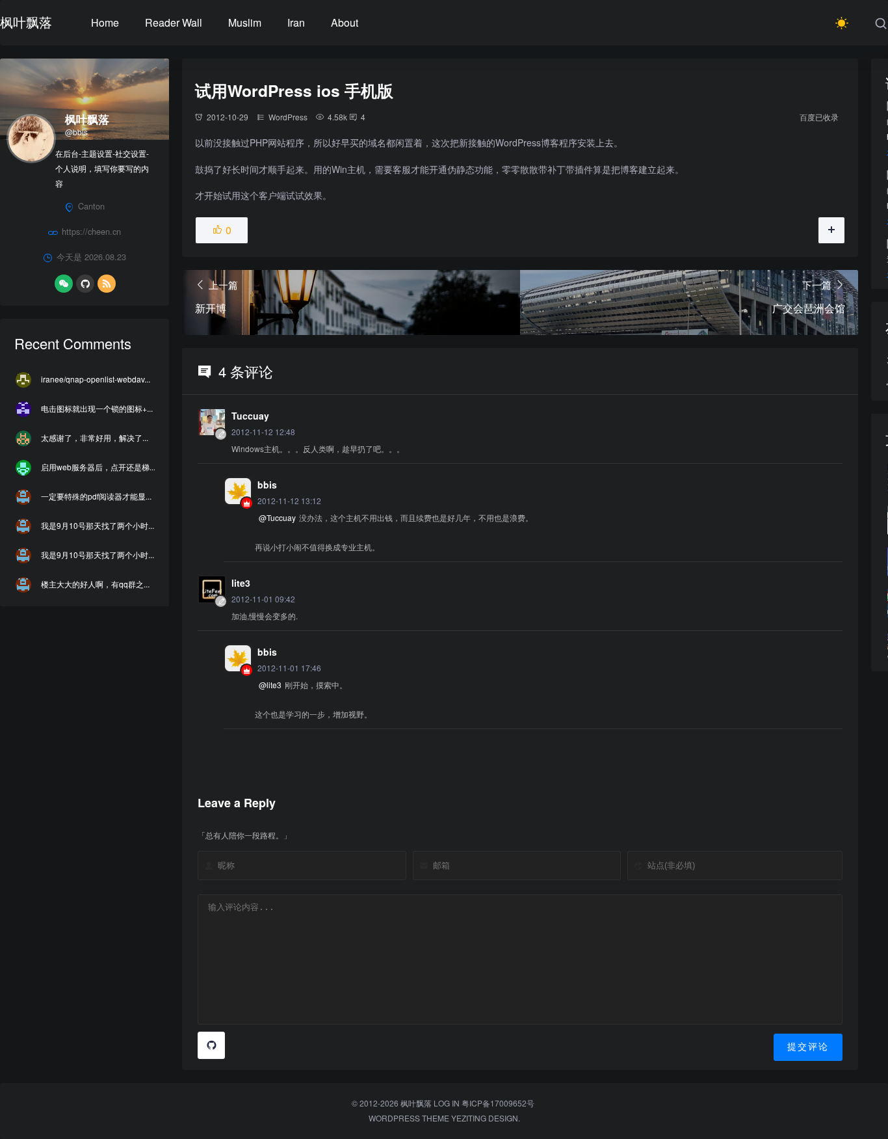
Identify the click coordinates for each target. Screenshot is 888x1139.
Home (105, 22)
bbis (267, 484)
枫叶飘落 (26, 21)
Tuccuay (250, 415)
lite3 (240, 582)
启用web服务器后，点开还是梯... (98, 466)
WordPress (287, 116)
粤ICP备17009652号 (498, 1102)
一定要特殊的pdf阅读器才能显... (96, 496)
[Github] (85, 284)
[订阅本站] (107, 284)
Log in (447, 1102)
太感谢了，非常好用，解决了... (94, 437)
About (344, 22)
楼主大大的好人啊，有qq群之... (95, 583)
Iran (296, 22)
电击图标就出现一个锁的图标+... (97, 408)
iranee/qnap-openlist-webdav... (95, 378)
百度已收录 (819, 116)
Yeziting (468, 1117)
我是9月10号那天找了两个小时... (97, 525)
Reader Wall (173, 22)
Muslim (244, 22)
